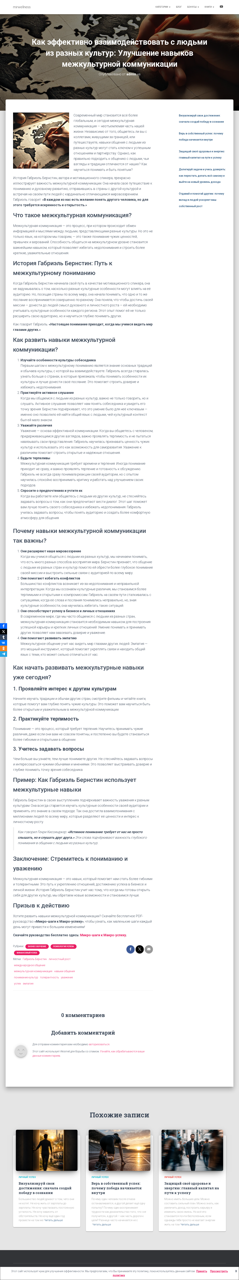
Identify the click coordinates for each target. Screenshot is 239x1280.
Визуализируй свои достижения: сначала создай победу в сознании (45, 1188)
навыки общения (64, 971)
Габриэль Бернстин (35, 959)
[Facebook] (3, 626)
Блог (179, 7)
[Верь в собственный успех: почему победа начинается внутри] (119, 1150)
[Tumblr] (3, 637)
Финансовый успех (27, 953)
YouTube (221, 7)
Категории (162, 7)
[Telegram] (3, 654)
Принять (201, 1271)
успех (17, 983)
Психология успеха (63, 946)
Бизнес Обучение (37, 946)
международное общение (29, 965)
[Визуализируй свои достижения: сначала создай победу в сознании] (46, 1150)
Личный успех (27, 1177)
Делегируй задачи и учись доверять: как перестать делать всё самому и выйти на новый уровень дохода (202, 175)
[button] (169, 7)
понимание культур (26, 977)
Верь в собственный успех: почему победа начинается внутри (116, 1188)
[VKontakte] (3, 643)
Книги (208, 7)
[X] (3, 631)
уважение (67, 977)
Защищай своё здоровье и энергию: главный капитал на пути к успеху (191, 1188)
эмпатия (28, 983)
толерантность (49, 977)
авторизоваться (99, 1044)
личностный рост (60, 959)
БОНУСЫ (192, 7)
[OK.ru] (3, 648)
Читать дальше (53, 1220)
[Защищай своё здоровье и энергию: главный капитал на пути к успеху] (192, 1150)
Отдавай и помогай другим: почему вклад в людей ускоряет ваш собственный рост (201, 200)
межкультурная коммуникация (33, 971)
